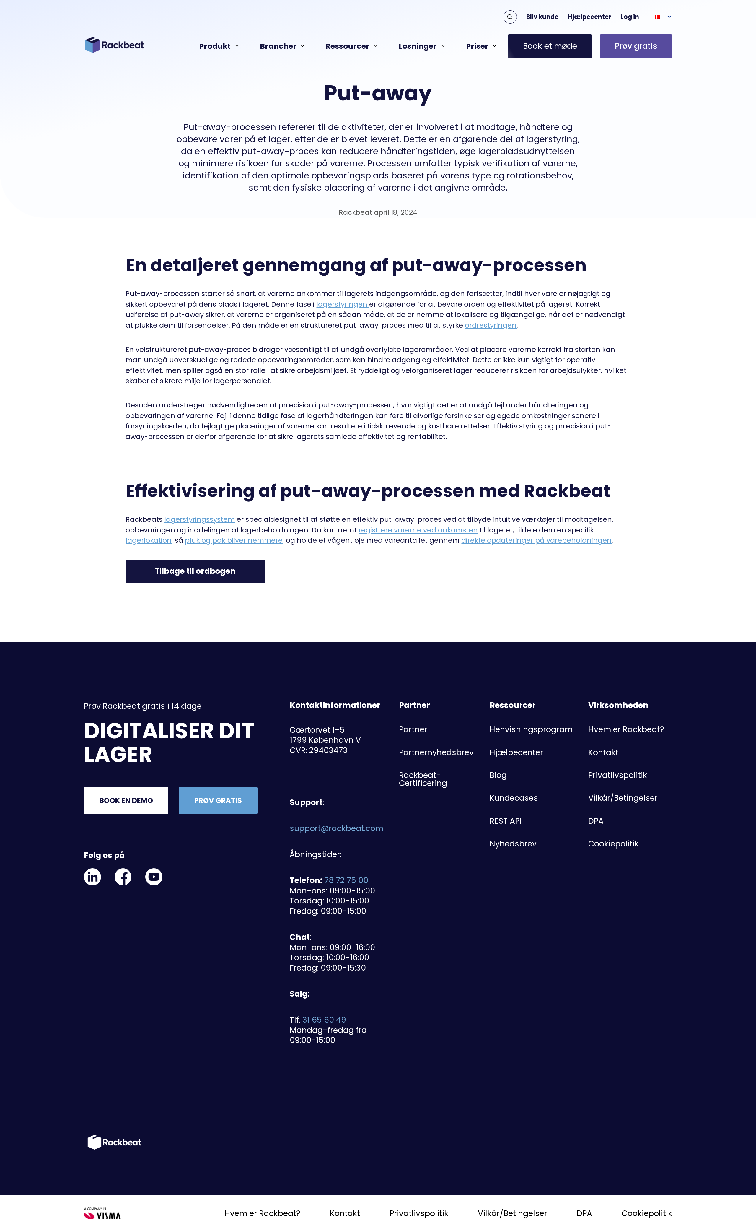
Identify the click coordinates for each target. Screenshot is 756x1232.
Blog (498, 775)
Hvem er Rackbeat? (626, 729)
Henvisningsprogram (531, 729)
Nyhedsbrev (513, 843)
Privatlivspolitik (617, 775)
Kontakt (603, 752)
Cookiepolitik (613, 843)
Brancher (278, 46)
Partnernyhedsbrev (436, 752)
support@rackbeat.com (336, 828)
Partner (413, 729)
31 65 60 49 (324, 1019)
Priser (477, 46)
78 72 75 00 (346, 880)
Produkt (215, 46)
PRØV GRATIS (218, 800)
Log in (630, 17)
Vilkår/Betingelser (623, 797)
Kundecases (514, 797)
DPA (596, 820)
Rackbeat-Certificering (423, 779)
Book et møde (550, 45)
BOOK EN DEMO (126, 800)
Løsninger (418, 46)
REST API (506, 820)
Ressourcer (347, 46)
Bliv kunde (542, 17)
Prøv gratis (636, 45)
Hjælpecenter (589, 17)
